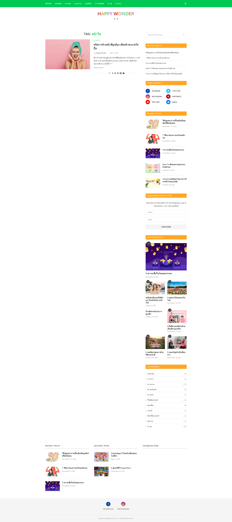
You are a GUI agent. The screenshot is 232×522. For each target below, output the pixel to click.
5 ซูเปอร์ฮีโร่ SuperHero (121, 468)
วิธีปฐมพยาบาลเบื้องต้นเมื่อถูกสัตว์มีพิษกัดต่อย (162, 52)
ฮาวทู (110, 3)
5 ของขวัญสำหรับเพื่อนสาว (176, 353)
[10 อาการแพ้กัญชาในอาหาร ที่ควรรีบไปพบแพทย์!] (153, 182)
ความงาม (78, 3)
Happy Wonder (101, 53)
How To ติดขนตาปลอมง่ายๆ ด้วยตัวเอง (160, 68)
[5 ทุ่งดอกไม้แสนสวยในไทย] (177, 288)
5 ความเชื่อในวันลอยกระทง (156, 63)
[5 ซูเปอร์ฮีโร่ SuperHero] (101, 471)
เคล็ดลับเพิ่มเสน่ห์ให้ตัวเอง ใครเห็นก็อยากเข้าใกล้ (154, 300)
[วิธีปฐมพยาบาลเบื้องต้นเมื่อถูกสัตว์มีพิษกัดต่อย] (153, 124)
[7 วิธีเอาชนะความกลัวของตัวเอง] (153, 139)
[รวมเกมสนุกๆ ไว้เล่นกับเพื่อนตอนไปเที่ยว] (101, 457)
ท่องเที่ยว (88, 3)
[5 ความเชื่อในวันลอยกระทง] (153, 153)
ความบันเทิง (99, 3)
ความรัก (68, 3)
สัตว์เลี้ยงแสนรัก (166, 416)
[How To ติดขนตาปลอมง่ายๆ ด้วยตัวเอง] (153, 168)
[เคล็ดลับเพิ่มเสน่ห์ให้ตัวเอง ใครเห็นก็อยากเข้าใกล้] (155, 288)
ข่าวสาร (118, 3)
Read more (98, 67)
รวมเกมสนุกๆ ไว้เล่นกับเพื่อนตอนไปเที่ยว (124, 454)
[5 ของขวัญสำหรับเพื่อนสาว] (177, 342)
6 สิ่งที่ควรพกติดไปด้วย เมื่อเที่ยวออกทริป (176, 327)
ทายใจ (166, 410)
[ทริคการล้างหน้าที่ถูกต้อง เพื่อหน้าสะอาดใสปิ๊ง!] (67, 54)
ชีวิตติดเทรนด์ (166, 400)
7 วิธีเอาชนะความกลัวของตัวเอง (158, 58)
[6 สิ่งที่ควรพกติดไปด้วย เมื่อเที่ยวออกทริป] (177, 316)
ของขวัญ (58, 3)
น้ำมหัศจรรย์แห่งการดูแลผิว (154, 312)
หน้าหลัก (48, 3)
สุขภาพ (166, 421)
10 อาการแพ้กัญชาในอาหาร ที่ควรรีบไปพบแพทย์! (164, 73)
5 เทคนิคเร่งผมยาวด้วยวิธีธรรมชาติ (155, 353)
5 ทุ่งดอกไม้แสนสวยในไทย (176, 299)
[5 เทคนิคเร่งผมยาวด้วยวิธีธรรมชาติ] (155, 342)
